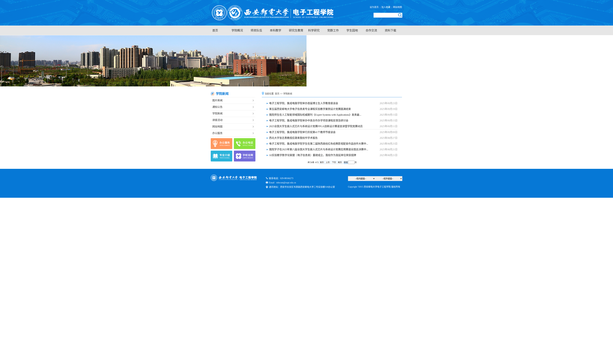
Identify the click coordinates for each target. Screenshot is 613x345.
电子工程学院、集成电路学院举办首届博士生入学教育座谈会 (303, 103)
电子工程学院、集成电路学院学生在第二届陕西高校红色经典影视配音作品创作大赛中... (318, 143)
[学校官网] (244, 156)
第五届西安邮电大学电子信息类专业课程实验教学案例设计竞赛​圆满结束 (310, 109)
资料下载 (390, 30)
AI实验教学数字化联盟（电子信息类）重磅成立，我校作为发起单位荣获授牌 (312, 155)
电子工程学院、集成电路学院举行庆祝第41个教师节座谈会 (302, 132)
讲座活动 (217, 120)
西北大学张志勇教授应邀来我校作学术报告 (293, 138)
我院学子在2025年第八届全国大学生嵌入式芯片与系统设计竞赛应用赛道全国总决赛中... (318, 149)
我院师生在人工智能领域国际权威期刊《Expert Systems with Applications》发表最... (315, 114)
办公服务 (217, 133)
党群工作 (333, 30)
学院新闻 (217, 113)
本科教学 (275, 30)
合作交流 (371, 30)
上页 (328, 162)
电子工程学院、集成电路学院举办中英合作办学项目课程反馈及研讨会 (308, 120)
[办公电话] (244, 143)
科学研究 (314, 30)
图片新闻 (217, 100)
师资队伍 (256, 30)
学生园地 (352, 30)
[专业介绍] (221, 156)
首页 (215, 30)
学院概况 (237, 30)
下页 (334, 162)
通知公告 (217, 107)
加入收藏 (386, 7)
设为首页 (375, 7)
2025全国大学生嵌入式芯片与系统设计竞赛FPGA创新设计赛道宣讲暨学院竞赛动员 (316, 126)
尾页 (340, 162)
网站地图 (397, 7)
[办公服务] (221, 143)
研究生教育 (296, 30)
